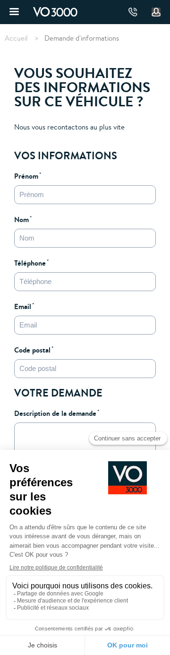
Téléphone (30, 262)
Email (22, 306)
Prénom (26, 176)
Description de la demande (55, 413)
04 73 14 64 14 (132, 12)
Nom (21, 219)
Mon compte (156, 12)
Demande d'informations (81, 38)
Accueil (16, 38)
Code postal (32, 349)
